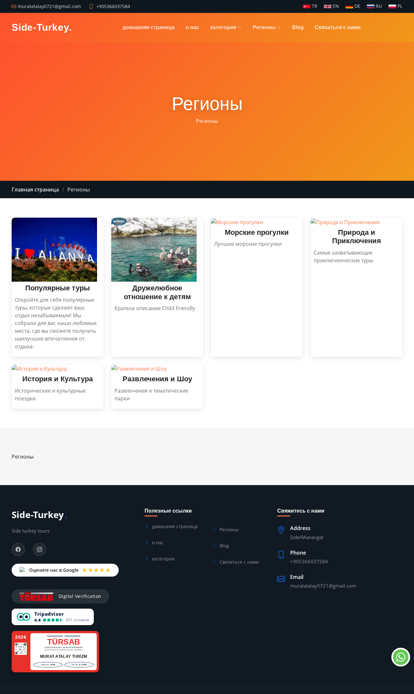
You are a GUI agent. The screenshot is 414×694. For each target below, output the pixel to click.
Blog (298, 27)
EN (335, 6)
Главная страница (35, 189)
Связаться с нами (338, 27)
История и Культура (57, 379)
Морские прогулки (257, 232)
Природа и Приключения (356, 236)
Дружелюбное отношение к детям (157, 292)
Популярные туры (57, 288)
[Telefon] (399, 657)
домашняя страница (149, 27)
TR (313, 6)
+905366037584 (113, 6)
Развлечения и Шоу (157, 379)
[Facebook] (18, 549)
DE (356, 6)
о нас (192, 27)
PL (399, 6)
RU (378, 6)
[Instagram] (39, 549)
